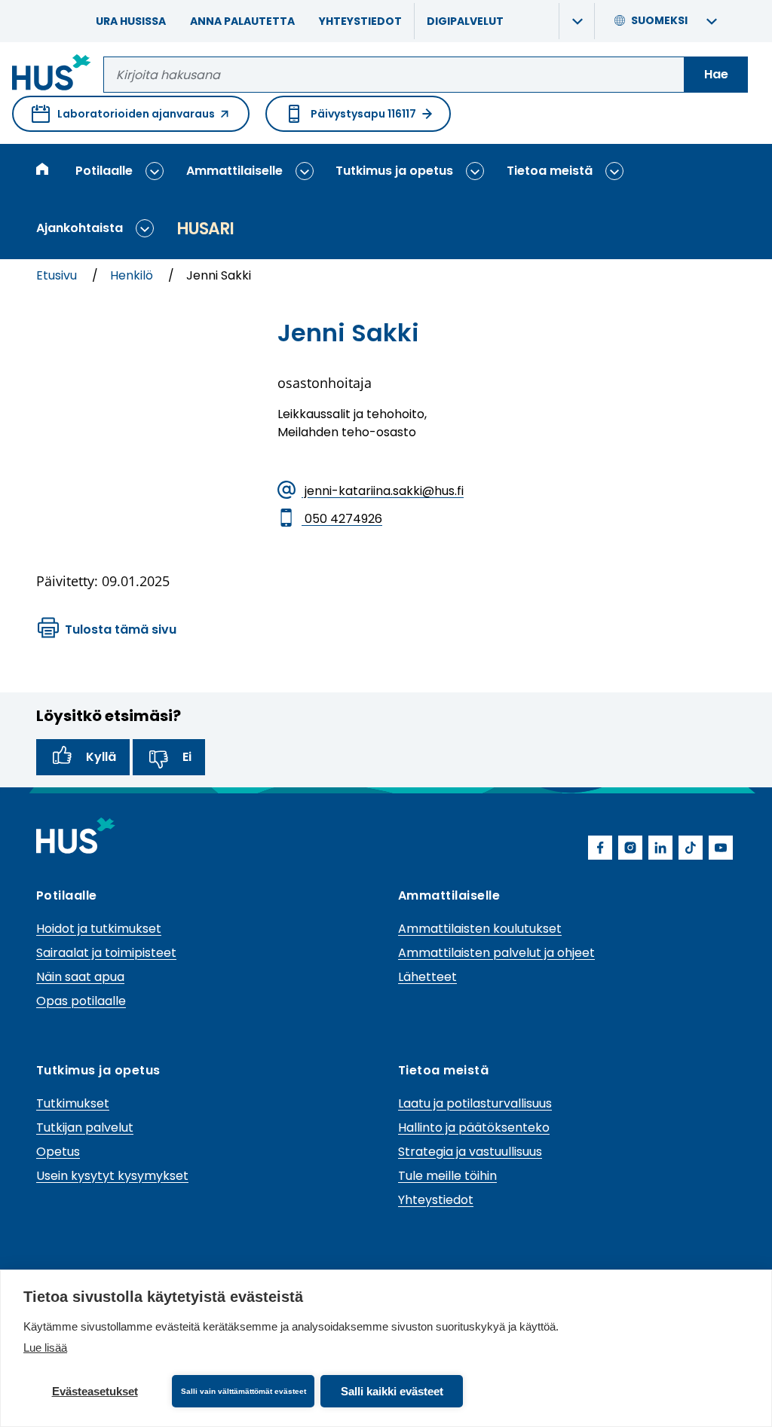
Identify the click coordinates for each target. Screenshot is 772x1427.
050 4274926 (342, 518)
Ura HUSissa (131, 21)
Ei (186, 756)
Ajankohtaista (79, 228)
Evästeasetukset (95, 1391)
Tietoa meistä (550, 170)
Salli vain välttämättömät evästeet (243, 1391)
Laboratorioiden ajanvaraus (123, 119)
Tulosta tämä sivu (120, 629)
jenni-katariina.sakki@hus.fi (383, 491)
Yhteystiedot (360, 21)
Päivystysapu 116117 (363, 113)
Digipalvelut (465, 21)
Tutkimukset (72, 1103)
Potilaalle (104, 170)
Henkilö (133, 275)
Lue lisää (45, 1347)
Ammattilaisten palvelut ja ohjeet (496, 952)
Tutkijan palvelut (84, 1127)
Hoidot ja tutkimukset (98, 928)
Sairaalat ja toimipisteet (106, 952)
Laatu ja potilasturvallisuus (475, 1103)
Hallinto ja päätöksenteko (474, 1127)
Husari (205, 228)
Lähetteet (427, 976)
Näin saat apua (80, 976)
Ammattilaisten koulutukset (480, 928)
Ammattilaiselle (234, 170)
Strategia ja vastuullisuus (470, 1151)
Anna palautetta (242, 21)
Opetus (58, 1151)
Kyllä (101, 756)
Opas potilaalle (81, 1001)
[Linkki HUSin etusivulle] (51, 75)
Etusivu (58, 275)
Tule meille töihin (447, 1175)
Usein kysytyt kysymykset (112, 1175)
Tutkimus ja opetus (394, 170)
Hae (716, 74)
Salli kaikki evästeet (392, 1391)
